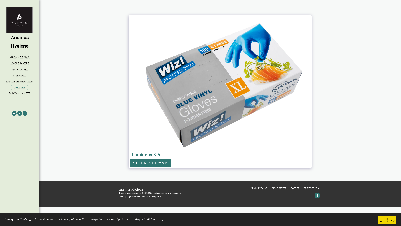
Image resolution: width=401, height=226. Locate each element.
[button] (14, 113)
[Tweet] (137, 155)
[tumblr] (146, 155)
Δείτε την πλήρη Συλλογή (150, 163)
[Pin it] (141, 155)
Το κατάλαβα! (387, 219)
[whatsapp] (155, 155)
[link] (159, 155)
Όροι (121, 196)
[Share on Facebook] (132, 155)
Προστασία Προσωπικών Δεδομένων (144, 196)
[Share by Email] (150, 155)
